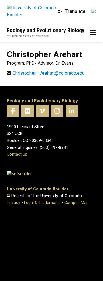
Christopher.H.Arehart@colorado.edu (48, 73)
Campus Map (76, 202)
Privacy (13, 202)
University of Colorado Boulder (37, 189)
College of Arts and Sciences (28, 36)
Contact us (17, 154)
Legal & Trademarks (42, 202)
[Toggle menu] (92, 32)
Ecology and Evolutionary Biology (45, 30)
